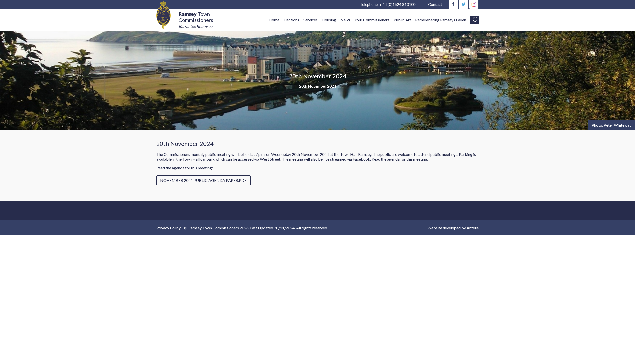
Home (274, 19)
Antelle (473, 227)
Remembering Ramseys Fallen (440, 19)
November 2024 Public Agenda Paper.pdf (203, 180)
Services (310, 19)
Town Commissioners (196, 20)
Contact (435, 4)
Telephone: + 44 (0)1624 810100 (387, 4)
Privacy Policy (168, 227)
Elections (291, 19)
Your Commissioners (371, 19)
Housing (329, 19)
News (345, 19)
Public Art (402, 19)
